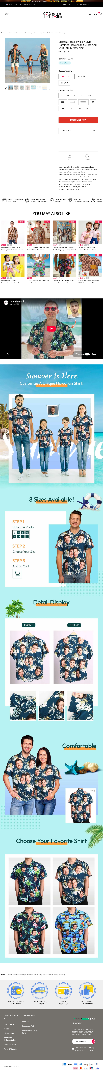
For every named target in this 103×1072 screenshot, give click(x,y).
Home (3, 33)
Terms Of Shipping (10, 1049)
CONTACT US (65, 5)
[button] (11, 61)
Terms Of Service (10, 1045)
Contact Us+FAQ (28, 1026)
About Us (25, 1021)
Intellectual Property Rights (29, 1031)
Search (6, 1029)
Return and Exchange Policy (10, 1039)
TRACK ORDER (9, 1024)
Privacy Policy (9, 1033)
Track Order (84, 5)
